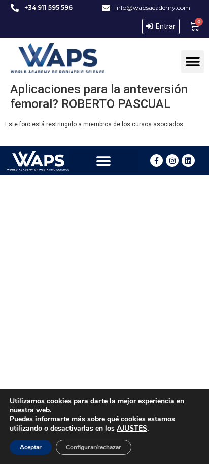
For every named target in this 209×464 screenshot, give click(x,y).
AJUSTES (132, 428)
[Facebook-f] (156, 160)
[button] (192, 61)
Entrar (166, 26)
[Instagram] (172, 160)
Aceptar (31, 447)
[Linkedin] (188, 160)
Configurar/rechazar (93, 447)
